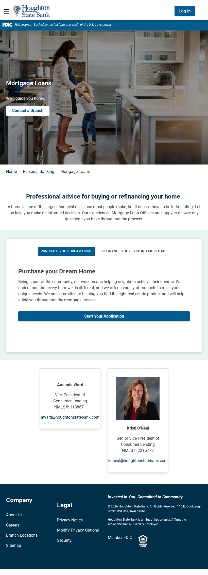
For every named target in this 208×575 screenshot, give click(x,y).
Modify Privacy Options (78, 530)
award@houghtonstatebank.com (70, 417)
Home (11, 171)
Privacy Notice (70, 520)
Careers (13, 525)
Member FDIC (120, 537)
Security (64, 540)
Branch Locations (22, 535)
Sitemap (13, 545)
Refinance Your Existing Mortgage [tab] (134, 251)
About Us (14, 515)
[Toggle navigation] (6, 11)
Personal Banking (38, 171)
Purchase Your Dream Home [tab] (66, 251)
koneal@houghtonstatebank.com (138, 460)
